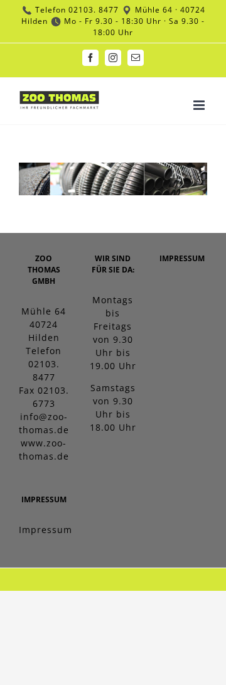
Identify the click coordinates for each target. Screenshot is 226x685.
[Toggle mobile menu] (200, 105)
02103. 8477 (93, 9)
